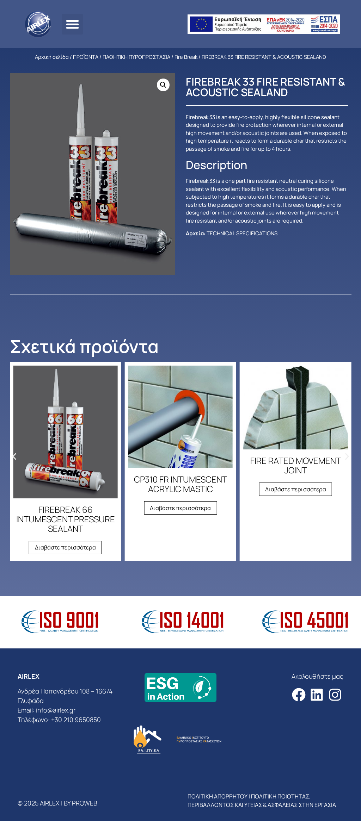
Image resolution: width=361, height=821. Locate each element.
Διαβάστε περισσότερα (65, 547)
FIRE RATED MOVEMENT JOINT (295, 465)
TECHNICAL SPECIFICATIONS (242, 233)
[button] (72, 24)
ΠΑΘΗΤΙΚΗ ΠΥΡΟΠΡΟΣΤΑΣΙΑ (136, 56)
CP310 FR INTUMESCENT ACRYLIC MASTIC (180, 484)
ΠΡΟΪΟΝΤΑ (85, 56)
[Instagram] (335, 694)
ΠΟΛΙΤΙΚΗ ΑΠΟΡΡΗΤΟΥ (217, 796)
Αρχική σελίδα (52, 56)
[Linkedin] (316, 694)
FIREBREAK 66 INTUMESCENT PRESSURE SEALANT (65, 519)
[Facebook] (298, 694)
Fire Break (186, 56)
